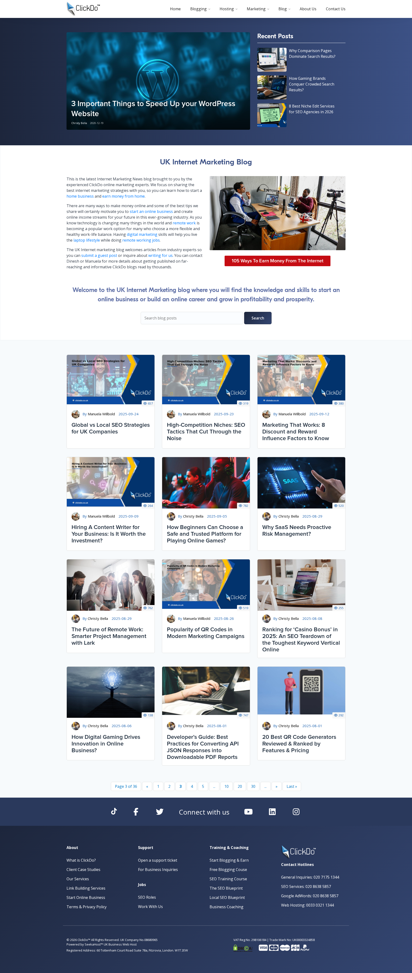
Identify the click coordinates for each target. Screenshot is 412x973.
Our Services (78, 878)
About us (308, 8)
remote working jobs (141, 240)
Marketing (256, 8)
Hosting (227, 8)
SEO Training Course (228, 878)
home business (80, 196)
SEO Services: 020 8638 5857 (306, 886)
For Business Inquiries (158, 869)
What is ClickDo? (81, 860)
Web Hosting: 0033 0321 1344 (307, 905)
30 (253, 786)
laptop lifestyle (86, 240)
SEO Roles (147, 897)
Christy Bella (79, 123)
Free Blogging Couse (228, 869)
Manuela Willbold (101, 413)
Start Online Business (86, 897)
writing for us (160, 255)
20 (240, 786)
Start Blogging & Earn (229, 860)
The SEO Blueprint (226, 888)
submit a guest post (99, 255)
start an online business (151, 211)
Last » (292, 786)
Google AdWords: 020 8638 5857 (309, 895)
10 (226, 786)
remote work (184, 223)
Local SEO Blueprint (227, 897)
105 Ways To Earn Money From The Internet (277, 261)
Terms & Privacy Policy (87, 906)
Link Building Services (86, 888)
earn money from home (123, 196)
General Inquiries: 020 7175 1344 (310, 877)
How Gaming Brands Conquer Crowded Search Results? (311, 84)
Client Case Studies (83, 869)
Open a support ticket (157, 860)
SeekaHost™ (94, 944)
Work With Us (150, 906)
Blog (282, 8)
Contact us (335, 8)
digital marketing (142, 234)
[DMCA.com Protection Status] (242, 947)
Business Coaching (226, 906)
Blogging (198, 8)
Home (175, 8)
